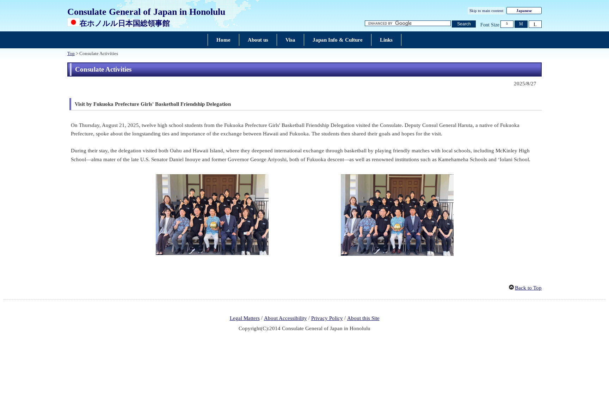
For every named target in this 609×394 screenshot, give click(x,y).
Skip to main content (486, 10)
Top (71, 53)
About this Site (363, 318)
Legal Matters (245, 318)
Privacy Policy (327, 318)
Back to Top (528, 288)
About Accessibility (285, 318)
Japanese (524, 10)
